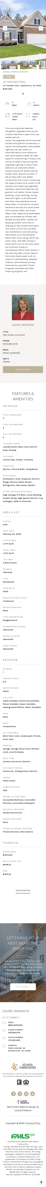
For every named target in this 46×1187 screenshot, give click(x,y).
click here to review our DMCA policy (28, 1164)
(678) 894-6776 (10, 344)
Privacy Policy (33, 1123)
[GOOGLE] (26, 1093)
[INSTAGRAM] (19, 1093)
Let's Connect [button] (23, 987)
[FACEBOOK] (13, 1093)
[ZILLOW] (32, 1093)
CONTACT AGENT (23, 370)
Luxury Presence (23, 1110)
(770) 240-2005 (14, 1040)
